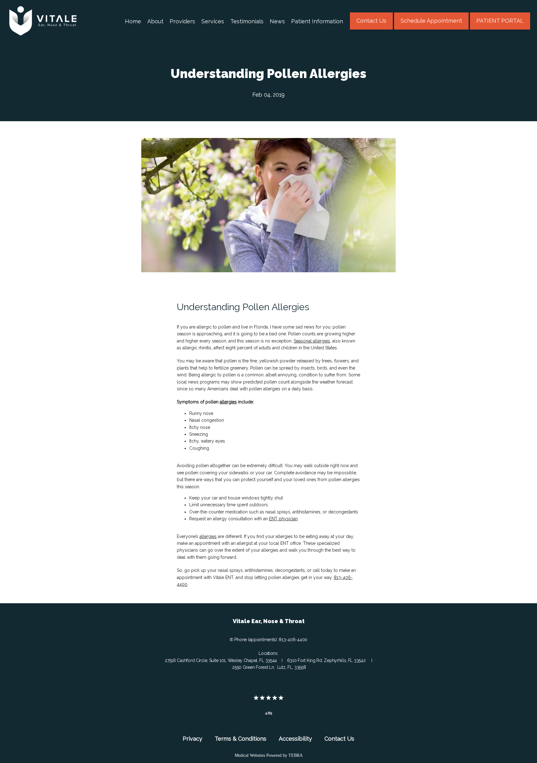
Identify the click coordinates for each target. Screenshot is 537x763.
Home (133, 21)
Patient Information (317, 21)
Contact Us (339, 738)
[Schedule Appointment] (431, 29)
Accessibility (295, 738)
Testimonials (247, 21)
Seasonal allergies (312, 340)
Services (212, 21)
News (277, 21)
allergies (228, 401)
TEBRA (295, 755)
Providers (182, 21)
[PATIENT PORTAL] (500, 29)
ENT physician (283, 518)
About (155, 21)
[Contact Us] (371, 29)
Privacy (192, 738)
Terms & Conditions (240, 738)
